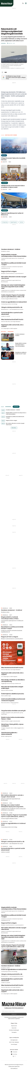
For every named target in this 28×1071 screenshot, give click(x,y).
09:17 (3, 413)
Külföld (5, 357)
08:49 (3, 420)
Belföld (4, 155)
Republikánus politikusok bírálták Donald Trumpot (20, 353)
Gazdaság (4, 182)
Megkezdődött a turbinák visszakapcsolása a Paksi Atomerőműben (20, 345)
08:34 (3, 423)
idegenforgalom (13, 222)
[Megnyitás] (26, 3)
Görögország (5, 222)
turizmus (21, 222)
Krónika (5, 339)
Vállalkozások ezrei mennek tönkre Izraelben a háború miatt (13, 186)
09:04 (3, 416)
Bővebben (14, 427)
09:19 (3, 410)
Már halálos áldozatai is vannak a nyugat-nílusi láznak (15, 424)
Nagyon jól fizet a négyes (11, 420)
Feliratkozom (14, 1014)
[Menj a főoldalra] (6, 3)
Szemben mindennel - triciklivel (20, 335)
